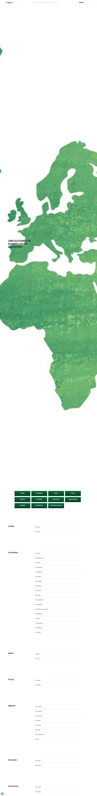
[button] (2, 794)
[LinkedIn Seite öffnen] (82, 2)
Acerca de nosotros (48, 2)
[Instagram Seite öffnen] (81, 2)
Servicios (34, 2)
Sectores (40, 2)
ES (88, 2)
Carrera (56, 2)
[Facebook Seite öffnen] (79, 2)
